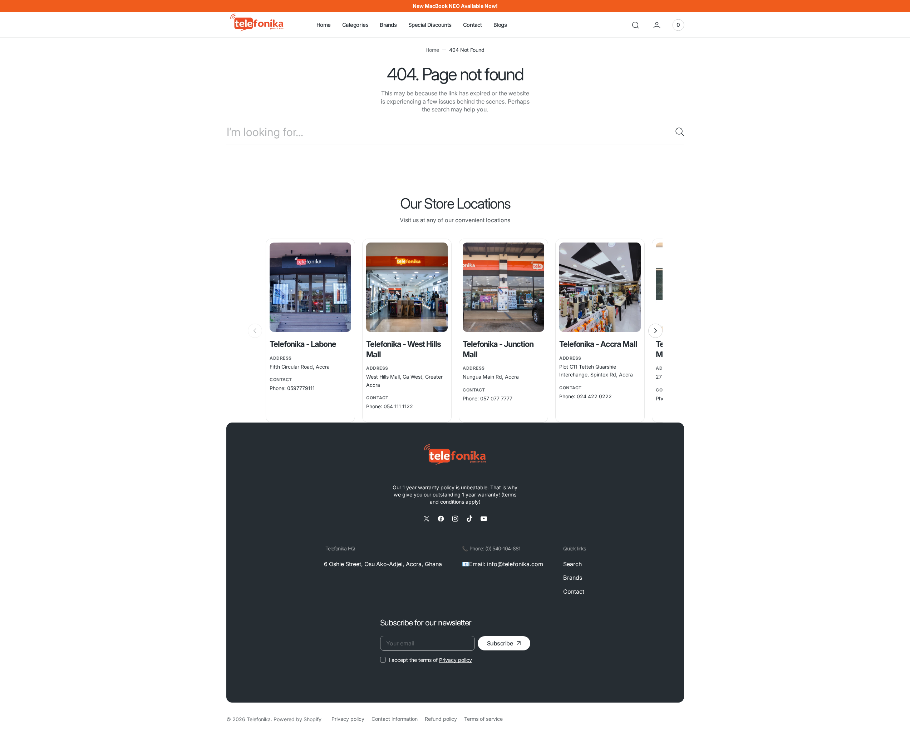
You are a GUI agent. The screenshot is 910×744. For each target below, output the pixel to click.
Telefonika (259, 719)
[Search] (677, 132)
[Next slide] (655, 331)
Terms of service (483, 719)
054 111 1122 (398, 406)
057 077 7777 (496, 398)
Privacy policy (455, 660)
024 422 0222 (594, 396)
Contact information (395, 719)
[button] (635, 25)
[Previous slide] (255, 331)
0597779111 (301, 388)
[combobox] (455, 132)
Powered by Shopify (297, 719)
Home (432, 50)
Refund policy (441, 719)
